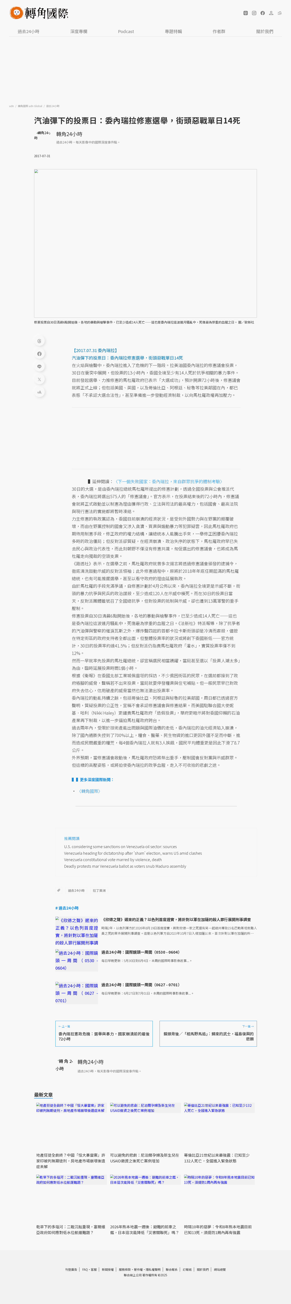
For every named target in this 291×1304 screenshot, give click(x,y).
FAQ (85, 1269)
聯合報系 (172, 1269)
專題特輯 (173, 31)
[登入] (271, 13)
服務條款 (125, 1269)
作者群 (219, 31)
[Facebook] (39, 353)
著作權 (138, 1269)
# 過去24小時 (67, 908)
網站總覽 (220, 1269)
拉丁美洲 (99, 890)
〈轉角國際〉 (89, 791)
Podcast (126, 31)
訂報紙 (187, 1269)
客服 (94, 1269)
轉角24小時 (69, 134)
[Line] (39, 366)
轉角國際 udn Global (30, 106)
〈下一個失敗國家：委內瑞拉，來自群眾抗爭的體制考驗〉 (169, 481)
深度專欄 (78, 31)
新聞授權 (108, 1269)
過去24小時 (28, 31)
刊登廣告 (71, 1269)
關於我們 (264, 31)
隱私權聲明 (153, 1269)
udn (11, 106)
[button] (245, 13)
